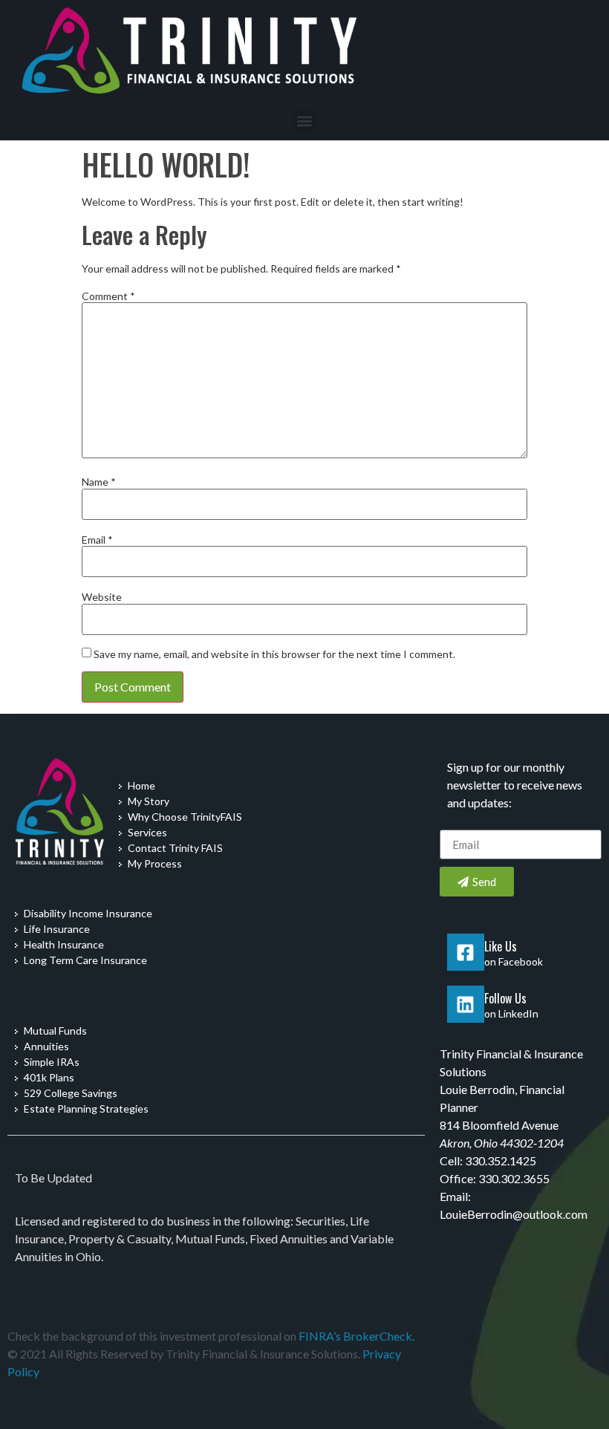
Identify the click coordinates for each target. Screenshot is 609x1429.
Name (99, 482)
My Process (155, 863)
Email (97, 540)
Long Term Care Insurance (85, 960)
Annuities (46, 1046)
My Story (148, 801)
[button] (305, 120)
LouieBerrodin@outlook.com (513, 1214)
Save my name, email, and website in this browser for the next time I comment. (274, 654)
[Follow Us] (465, 1004)
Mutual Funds (55, 1030)
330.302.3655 (514, 1178)
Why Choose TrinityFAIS (185, 816)
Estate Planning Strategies (86, 1108)
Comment (108, 296)
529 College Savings (70, 1093)
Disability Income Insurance (88, 913)
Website (102, 597)
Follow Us (505, 998)
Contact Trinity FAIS (175, 848)
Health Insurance (64, 944)
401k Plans (49, 1077)
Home (141, 785)
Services (147, 832)
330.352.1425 (500, 1160)
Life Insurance (57, 928)
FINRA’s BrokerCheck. (356, 1336)
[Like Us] (465, 952)
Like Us (500, 946)
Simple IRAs (51, 1061)
